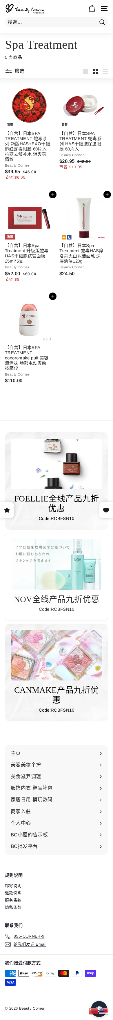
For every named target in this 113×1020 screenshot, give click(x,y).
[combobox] (56, 22)
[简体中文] (94, 1010)
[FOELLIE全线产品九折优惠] (56, 464)
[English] (104, 1010)
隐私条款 (13, 907)
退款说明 (13, 893)
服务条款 (13, 900)
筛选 (19, 71)
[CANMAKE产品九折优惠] (56, 655)
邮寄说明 (13, 885)
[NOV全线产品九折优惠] (56, 564)
